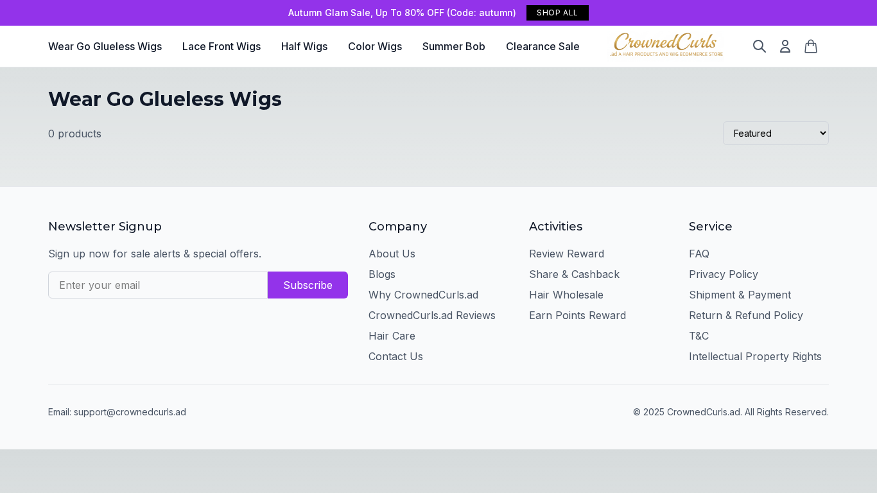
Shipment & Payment (740, 294)
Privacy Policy (723, 274)
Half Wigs (304, 46)
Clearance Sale (543, 46)
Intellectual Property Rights (755, 356)
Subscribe (308, 285)
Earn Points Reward (577, 315)
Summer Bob (453, 46)
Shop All (557, 12)
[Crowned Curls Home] (666, 46)
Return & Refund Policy (746, 315)
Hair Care (392, 335)
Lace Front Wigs (221, 46)
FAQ (699, 253)
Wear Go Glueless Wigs (105, 46)
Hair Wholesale (566, 294)
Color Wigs (375, 46)
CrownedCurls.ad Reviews (432, 315)
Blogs (382, 274)
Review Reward (566, 253)
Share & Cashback (574, 274)
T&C (699, 335)
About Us (392, 253)
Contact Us (396, 356)
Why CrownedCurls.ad (423, 294)
